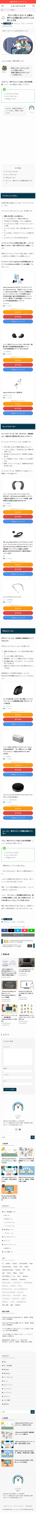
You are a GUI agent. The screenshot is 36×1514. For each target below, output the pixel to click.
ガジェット (17, 23)
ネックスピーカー (11, 174)
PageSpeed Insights (7, 1270)
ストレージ (20, 1292)
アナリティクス (6, 1282)
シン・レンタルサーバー (20, 1289)
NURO (26, 1266)
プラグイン (8, 1233)
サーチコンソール (7, 1289)
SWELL (15, 1273)
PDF (24, 1270)
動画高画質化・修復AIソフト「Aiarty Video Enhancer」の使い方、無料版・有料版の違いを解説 (17, 1341)
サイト (5, 1081)
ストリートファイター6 (8, 1292)
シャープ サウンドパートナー (12, 597)
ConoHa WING (23, 1263)
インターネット (17, 1282)
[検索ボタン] (33, 6)
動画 (12, 1305)
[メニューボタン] (2, 6)
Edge (31, 1263)
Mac (7, 1215)
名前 (5, 1068)
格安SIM (7, 1248)
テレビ (23, 23)
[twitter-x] (16, 1129)
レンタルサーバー (21, 1302)
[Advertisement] (18, 140)
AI (2, 1263)
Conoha (14, 1263)
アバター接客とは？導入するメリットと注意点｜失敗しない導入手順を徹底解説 (17, 1329)
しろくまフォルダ (18, 6)
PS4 (29, 1270)
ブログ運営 (8, 1252)
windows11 (14, 1279)
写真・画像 (5, 1305)
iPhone (16, 1266)
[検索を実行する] (33, 1137)
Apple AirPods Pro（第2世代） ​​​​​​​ (13, 392)
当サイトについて (8, 1506)
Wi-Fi (19, 1276)
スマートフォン (10, 1244)
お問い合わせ (29, 1506)
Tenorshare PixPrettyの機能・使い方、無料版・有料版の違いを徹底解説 (18, 1323)
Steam (9, 1273)
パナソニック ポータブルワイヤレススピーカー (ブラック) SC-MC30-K (18, 796)
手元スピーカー (11, 177)
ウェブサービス (9, 1237)
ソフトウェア (9, 1222)
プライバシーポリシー (19, 1506)
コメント (6, 1047)
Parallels (18, 1270)
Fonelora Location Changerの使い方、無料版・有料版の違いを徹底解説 (17, 1318)
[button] (4, 930)
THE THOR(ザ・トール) (8, 1276)
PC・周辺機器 (7, 23)
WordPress (8, 1229)
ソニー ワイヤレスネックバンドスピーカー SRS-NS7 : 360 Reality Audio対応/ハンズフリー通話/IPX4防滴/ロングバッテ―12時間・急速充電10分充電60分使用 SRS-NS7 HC (17, 497)
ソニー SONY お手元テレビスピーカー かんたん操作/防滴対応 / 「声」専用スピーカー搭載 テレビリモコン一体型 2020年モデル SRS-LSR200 (17, 750)
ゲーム (7, 1240)
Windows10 (5, 1279)
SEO (3, 1273)
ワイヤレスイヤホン (12, 171)
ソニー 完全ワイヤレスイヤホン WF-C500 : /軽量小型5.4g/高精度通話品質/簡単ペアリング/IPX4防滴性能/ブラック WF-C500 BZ (18, 347)
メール (5, 1074)
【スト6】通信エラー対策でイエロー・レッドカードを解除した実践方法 (17, 1335)
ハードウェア (29, 23)
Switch (21, 1273)
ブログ (23, 1298)
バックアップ (15, 1298)
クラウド (13, 1286)
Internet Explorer (6, 1266)
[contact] (19, 1129)
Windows (8, 1219)
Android (8, 1263)
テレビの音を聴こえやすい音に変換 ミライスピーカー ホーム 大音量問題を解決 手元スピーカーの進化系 (18, 701)
